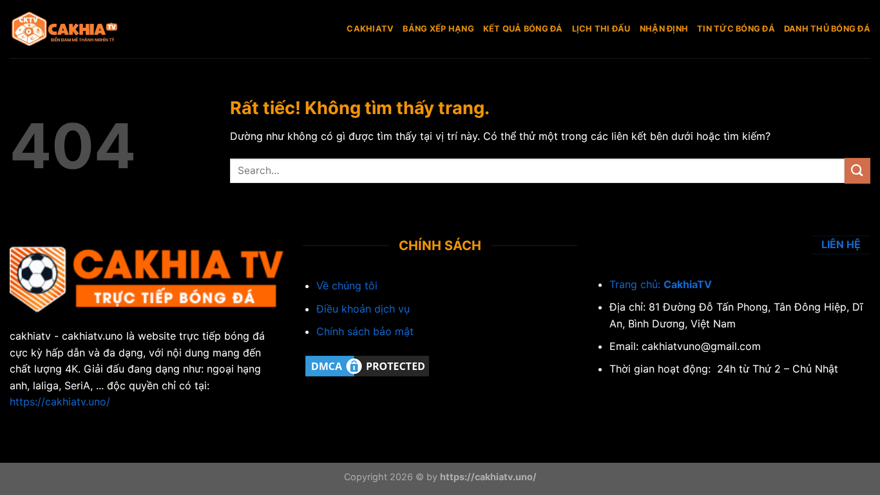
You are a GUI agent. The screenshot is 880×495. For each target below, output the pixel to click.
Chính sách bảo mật (365, 331)
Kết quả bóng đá (523, 29)
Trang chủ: (636, 284)
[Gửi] (857, 170)
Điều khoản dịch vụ (363, 308)
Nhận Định (664, 29)
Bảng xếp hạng (438, 29)
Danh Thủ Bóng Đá (827, 29)
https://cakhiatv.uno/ (60, 401)
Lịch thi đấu (601, 29)
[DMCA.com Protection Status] (367, 365)
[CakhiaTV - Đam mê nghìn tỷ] (74, 29)
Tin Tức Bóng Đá (736, 29)
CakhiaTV (370, 29)
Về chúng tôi (347, 285)
